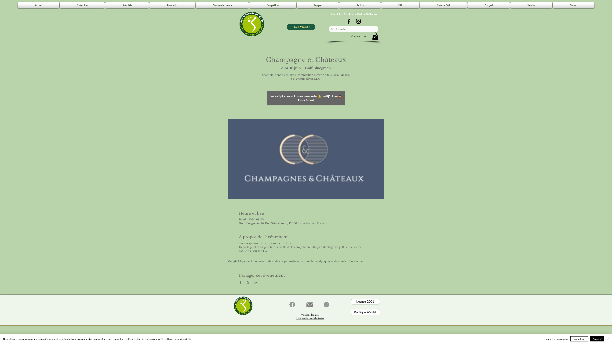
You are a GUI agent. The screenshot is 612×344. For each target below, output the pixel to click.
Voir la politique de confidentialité (174, 338)
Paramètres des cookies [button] (555, 338)
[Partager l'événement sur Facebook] (240, 282)
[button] (172, 5)
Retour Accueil (306, 100)
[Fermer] (608, 338)
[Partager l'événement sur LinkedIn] (256, 282)
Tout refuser (579, 338)
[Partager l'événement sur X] (248, 282)
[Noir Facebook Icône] (349, 21)
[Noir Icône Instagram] (358, 21)
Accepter (597, 338)
